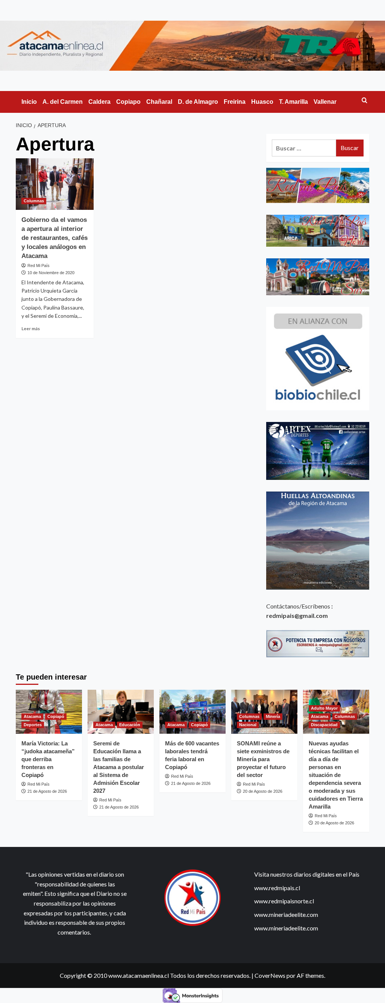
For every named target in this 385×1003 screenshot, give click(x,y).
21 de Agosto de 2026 (47, 791)
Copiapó (55, 716)
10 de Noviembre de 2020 (50, 272)
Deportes (33, 724)
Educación (129, 724)
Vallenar (325, 102)
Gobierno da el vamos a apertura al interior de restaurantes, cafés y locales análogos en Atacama (54, 237)
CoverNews (270, 975)
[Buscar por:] (304, 148)
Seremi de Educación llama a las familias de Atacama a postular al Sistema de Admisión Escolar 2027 (118, 767)
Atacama (32, 716)
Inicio (29, 102)
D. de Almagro (198, 102)
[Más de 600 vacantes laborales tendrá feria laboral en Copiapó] (192, 712)
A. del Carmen (62, 102)
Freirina (235, 102)
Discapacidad (324, 724)
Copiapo (128, 102)
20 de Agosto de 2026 (262, 791)
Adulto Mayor (324, 708)
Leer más (30, 328)
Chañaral (159, 102)
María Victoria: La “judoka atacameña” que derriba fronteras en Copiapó (48, 759)
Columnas (34, 201)
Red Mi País (38, 265)
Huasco (262, 102)
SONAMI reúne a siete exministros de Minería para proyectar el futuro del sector (263, 759)
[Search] (364, 100)
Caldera (99, 102)
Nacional (247, 724)
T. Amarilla (293, 102)
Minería (273, 716)
